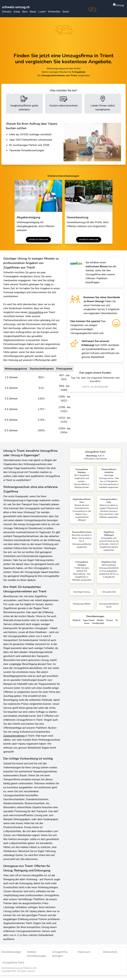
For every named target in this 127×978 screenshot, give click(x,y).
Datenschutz (110, 952)
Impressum (84, 952)
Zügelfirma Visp (108, 562)
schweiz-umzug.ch (16, 7)
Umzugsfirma (35, 312)
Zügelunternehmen (14, 736)
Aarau (16, 11)
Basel (33, 11)
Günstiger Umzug (82, 592)
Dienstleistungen (11, 952)
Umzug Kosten (109, 592)
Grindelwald (98, 623)
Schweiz (6, 11)
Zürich (65, 11)
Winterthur (54, 11)
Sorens (109, 620)
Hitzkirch (77, 620)
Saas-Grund (88, 620)
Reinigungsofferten (82, 603)
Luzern (42, 11)
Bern (25, 11)
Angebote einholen (38, 239)
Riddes (100, 620)
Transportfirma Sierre (82, 532)
